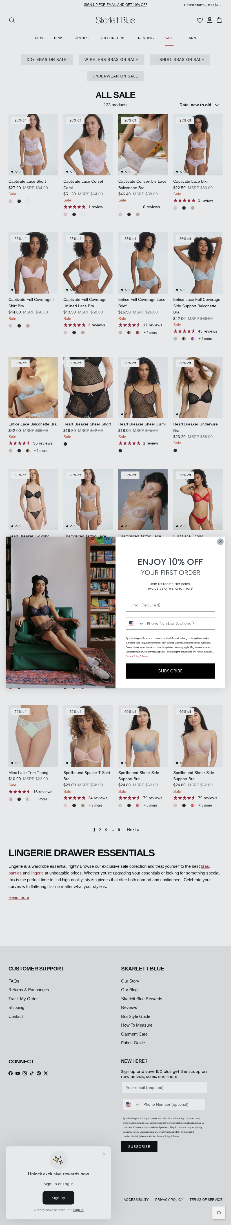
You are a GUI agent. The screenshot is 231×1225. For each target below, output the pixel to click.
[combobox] (135, 623)
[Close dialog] (220, 541)
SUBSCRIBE (170, 671)
